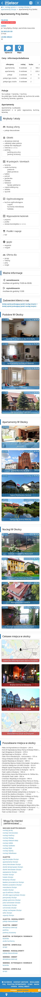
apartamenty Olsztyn (10, 862)
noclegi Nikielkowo (9, 853)
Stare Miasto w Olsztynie (20, 709)
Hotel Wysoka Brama (20, 470)
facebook (7, 982)
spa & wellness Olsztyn (11, 892)
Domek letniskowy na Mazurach (20, 627)
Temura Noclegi (20, 387)
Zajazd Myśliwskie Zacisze (20, 495)
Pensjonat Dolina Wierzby (20, 519)
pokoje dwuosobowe (10, 921)
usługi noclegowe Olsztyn (12, 910)
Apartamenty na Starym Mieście (20, 363)
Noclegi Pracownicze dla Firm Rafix (20, 339)
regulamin (34, 982)
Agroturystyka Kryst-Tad (21, 412)
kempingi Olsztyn (9, 880)
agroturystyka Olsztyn (11, 859)
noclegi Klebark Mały (10, 840)
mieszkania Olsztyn (10, 887)
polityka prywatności (16, 984)
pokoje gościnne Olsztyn (12, 900)
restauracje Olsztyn (10, 905)
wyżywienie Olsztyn (10, 872)
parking (5, 930)
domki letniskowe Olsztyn (12, 869)
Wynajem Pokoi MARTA (20, 602)
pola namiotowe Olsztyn (11, 903)
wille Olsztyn (7, 913)
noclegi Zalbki (8, 843)
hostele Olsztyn (8, 875)
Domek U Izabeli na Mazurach (20, 554)
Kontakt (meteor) (20, 982)
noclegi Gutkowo (9, 846)
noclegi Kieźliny (8, 835)
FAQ (4, 984)
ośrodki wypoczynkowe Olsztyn (14, 895)
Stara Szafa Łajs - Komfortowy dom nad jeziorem (20, 445)
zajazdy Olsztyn (8, 915)
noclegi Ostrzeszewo (10, 833)
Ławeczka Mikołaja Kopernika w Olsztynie (20, 660)
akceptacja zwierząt (10, 927)
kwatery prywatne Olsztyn (12, 885)
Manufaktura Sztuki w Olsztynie (20, 733)
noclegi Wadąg (8, 838)
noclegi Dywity (8, 851)
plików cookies (22, 990)
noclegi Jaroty (8, 830)
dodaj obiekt (23, 986)
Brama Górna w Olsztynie (20, 685)
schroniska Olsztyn (10, 908)
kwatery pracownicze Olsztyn (13, 882)
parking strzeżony (9, 932)
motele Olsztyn (8, 890)
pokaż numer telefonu (8, 22)
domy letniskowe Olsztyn (12, 864)
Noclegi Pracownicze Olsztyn (20, 578)
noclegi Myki (7, 848)
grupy (5, 947)
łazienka (6, 938)
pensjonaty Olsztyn (10, 897)
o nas (30, 984)
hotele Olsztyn (8, 877)
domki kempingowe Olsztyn (13, 867)
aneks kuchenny (9, 941)
